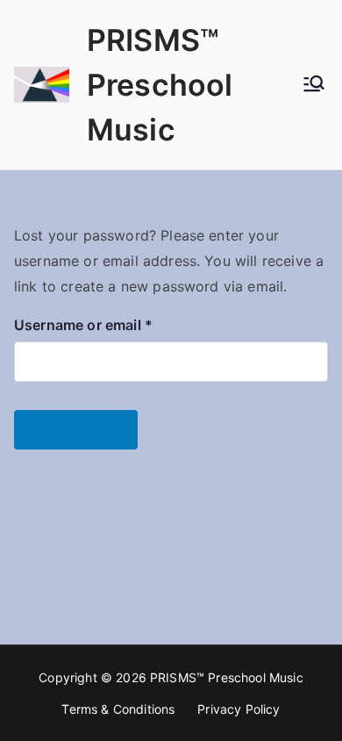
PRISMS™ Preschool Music (159, 84)
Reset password (76, 429)
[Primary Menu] (314, 85)
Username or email (113, 323)
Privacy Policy (238, 708)
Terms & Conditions (118, 708)
